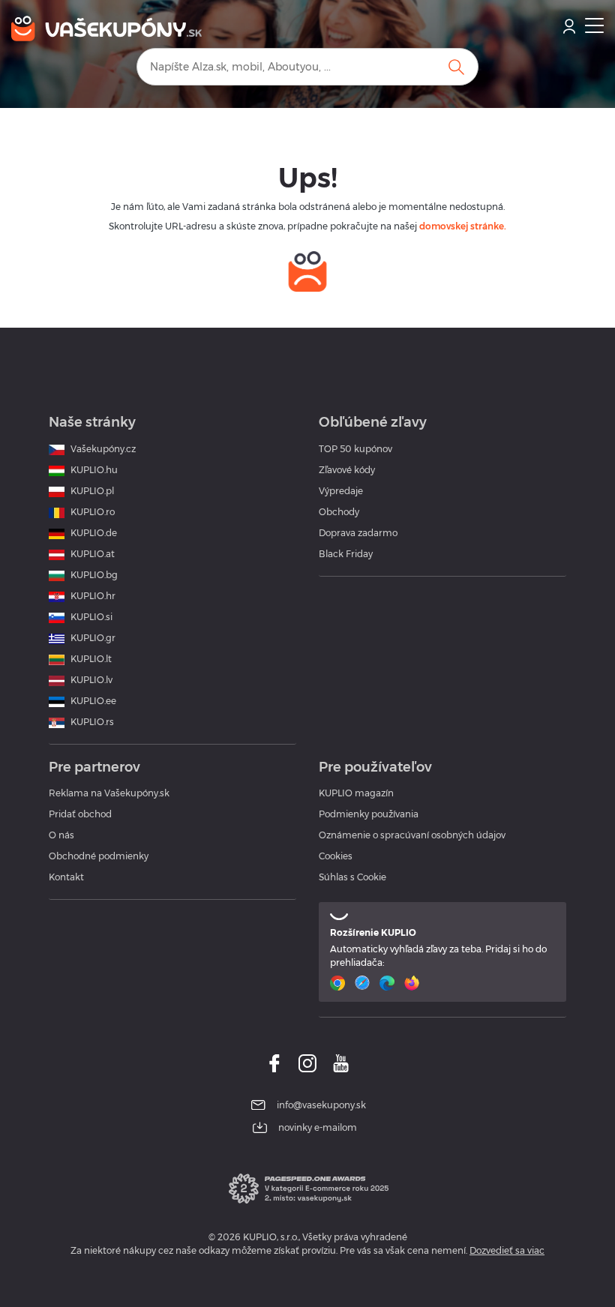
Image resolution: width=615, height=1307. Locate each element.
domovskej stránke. (462, 226)
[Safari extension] (364, 983)
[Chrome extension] (339, 983)
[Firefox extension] (413, 983)
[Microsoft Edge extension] (389, 983)
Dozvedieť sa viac (507, 1250)
